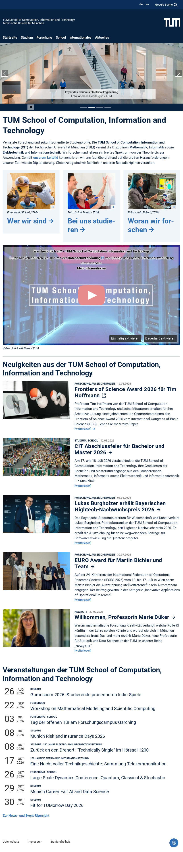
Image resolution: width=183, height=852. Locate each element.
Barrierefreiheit (60, 841)
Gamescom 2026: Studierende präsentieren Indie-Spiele (85, 694)
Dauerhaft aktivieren (160, 338)
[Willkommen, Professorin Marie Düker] (36, 629)
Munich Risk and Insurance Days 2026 (67, 736)
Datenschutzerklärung (84, 258)
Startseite (10, 37)
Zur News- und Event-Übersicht (26, 816)
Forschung (44, 37)
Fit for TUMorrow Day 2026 (56, 805)
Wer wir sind (27, 221)
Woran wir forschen (151, 225)
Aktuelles (102, 37)
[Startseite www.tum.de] (172, 22)
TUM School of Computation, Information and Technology (39, 19)
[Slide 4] (107, 107)
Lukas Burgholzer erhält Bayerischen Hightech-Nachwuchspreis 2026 (120, 506)
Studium (27, 37)
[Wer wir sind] (31, 191)
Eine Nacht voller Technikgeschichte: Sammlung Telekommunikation (98, 764)
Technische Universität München (23, 23)
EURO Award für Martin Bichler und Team (118, 563)
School (61, 37)
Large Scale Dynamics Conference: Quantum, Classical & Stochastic (97, 777)
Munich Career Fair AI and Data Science (69, 791)
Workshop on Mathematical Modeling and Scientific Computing (92, 708)
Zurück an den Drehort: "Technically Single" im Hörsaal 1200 (89, 750)
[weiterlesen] (83, 429)
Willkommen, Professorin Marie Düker (123, 617)
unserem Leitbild (45, 158)
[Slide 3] (99, 107)
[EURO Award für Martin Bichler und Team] (36, 572)
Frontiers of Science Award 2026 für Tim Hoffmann (125, 392)
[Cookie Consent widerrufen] (173, 842)
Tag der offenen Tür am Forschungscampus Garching (83, 722)
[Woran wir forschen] (152, 191)
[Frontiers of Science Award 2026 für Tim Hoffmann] (36, 401)
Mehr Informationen (91, 268)
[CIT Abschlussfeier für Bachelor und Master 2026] (36, 458)
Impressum (35, 841)
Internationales (80, 37)
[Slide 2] (91, 107)
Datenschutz (11, 841)
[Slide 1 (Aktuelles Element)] (83, 107)
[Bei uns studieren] (92, 191)
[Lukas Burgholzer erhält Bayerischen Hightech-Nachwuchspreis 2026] (36, 515)
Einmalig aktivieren (125, 338)
